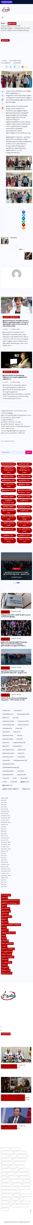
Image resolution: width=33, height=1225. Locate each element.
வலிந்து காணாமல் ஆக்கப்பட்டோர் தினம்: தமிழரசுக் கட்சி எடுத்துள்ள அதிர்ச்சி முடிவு (14, 1072)
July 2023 (3, 880)
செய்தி (8, 507)
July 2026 (3, 800)
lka (20, 739)
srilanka (6, 760)
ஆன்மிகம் (24, 480)
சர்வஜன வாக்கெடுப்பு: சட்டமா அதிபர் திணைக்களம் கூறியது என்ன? (12, 1132)
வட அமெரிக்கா (24, 530)
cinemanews (8, 721)
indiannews (7, 735)
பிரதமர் (26, 789)
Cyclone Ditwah (8, 725)
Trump (5, 778)
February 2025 (5, 838)
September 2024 (6, 849)
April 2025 (4, 833)
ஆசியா (8, 476)
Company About (7, 1027)
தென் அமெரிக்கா (8, 512)
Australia (18, 710)
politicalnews (8, 753)
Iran (19, 735)
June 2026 (4, 802)
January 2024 (4, 867)
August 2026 (4, 798)
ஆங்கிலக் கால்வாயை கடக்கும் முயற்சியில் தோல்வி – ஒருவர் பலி (12, 423)
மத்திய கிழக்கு (8, 524)
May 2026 (4, 804)
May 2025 (4, 831)
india (16, 732)
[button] (13, 582)
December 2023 (5, 869)
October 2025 (5, 820)
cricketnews (23, 721)
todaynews (21, 774)
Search (29, 452)
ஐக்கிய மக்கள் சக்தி (10, 789)
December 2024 (5, 842)
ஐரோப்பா (24, 496)
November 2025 (5, 818)
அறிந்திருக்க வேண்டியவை (8, 470)
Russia (21, 753)
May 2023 (4, 884)
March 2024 (4, 862)
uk (15, 778)
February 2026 (5, 811)
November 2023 (5, 871)
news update (8, 750)
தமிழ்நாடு (24, 507)
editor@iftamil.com (8, 1010)
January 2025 (4, 840)
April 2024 (4, 860)
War (13, 782)
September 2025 (6, 822)
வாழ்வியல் (24, 535)
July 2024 (3, 853)
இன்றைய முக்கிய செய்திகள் (24, 491)
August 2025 (4, 824)
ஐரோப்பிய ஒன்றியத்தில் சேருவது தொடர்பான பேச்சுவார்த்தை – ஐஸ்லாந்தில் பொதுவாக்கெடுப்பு (16, 418)
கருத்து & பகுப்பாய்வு (8, 502)
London (5, 742)
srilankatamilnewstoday (10, 767)
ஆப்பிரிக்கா (24, 476)
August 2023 (4, 878)
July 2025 (3, 827)
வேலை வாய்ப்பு (24, 540)
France (19, 728)
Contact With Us (7, 1030)
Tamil (20, 771)
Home (3, 23)
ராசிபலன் (8, 529)
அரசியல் (24, 464)
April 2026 (4, 807)
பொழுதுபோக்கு (24, 518)
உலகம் (8, 496)
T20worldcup (7, 771)
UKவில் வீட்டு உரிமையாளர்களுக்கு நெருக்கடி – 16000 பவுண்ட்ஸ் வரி (16, 427)
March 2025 (4, 836)
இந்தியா (24, 484)
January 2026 (4, 813)
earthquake (7, 728)
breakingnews (23, 714)
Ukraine (24, 778)
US (4, 782)
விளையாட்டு (8, 540)
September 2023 (6, 875)
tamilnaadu (7, 774)
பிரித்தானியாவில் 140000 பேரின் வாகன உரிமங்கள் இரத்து (14, 412)
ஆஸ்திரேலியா (8, 485)
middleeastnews (19, 742)
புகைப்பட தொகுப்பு (8, 518)
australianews (7, 714)
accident (6, 710)
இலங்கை (12, 23)
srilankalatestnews (20, 760)
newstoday (17, 746)
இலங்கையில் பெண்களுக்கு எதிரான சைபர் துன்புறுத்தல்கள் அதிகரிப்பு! (15, 377)
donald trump (23, 725)
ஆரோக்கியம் (8, 480)
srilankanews (8, 764)
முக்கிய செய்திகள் (24, 524)
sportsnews (7, 757)
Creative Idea (6, 1034)
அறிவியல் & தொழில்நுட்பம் (24, 470)
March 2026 (4, 809)
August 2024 (4, 851)
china (15, 718)
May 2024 (4, 858)
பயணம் (24, 510)
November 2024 (5, 844)
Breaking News (8, 464)
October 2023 (5, 873)
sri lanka (21, 757)
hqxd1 (6, 329)
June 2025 (4, 829)
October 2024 (5, 847)
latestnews (7, 739)
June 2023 (4, 882)
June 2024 (4, 855)
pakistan (21, 750)
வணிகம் (8, 535)
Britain (5, 718)
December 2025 (5, 816)
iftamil (6, 732)
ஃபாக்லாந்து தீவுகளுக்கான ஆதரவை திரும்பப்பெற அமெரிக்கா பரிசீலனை (13, 432)
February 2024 (5, 864)
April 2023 (4, 886)
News (5, 746)
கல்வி (24, 500)
